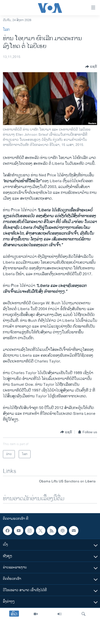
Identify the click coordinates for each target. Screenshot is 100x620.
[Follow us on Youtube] (18, 530)
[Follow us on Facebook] (7, 530)
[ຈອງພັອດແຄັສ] (73, 530)
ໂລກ (6, 29)
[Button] (91, 67)
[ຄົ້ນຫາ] (83, 614)
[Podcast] (62, 530)
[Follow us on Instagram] (29, 530)
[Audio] (59, 614)
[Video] (35, 614)
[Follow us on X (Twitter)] (40, 530)
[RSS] (51, 530)
